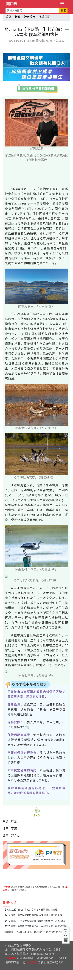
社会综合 (29, 16)
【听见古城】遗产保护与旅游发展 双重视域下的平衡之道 (33, 915)
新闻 (17, 16)
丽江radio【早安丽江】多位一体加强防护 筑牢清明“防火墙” (34, 931)
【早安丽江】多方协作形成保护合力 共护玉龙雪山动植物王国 (35, 926)
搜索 (63, 10)
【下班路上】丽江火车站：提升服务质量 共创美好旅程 (32, 909)
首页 (8, 16)
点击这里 (31, 962)
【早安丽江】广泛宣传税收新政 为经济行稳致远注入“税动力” (35, 920)
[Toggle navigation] (62, 3)
